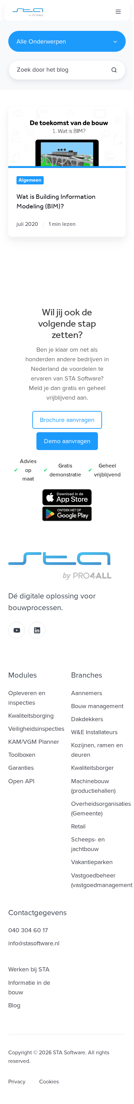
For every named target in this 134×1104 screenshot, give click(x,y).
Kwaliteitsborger (92, 768)
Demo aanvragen (67, 441)
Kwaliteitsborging (31, 715)
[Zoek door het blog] (114, 69)
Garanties (21, 768)
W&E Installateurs (94, 732)
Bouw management (97, 706)
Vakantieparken (92, 862)
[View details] (16, 630)
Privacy (16, 1081)
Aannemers (86, 693)
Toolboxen (21, 755)
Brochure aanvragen (67, 420)
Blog (14, 1005)
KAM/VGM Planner (33, 741)
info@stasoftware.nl (33, 943)
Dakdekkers (87, 719)
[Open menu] (118, 11)
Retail (78, 826)
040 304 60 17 (28, 930)
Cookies (49, 1081)
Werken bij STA (28, 969)
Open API (21, 781)
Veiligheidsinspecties (36, 728)
